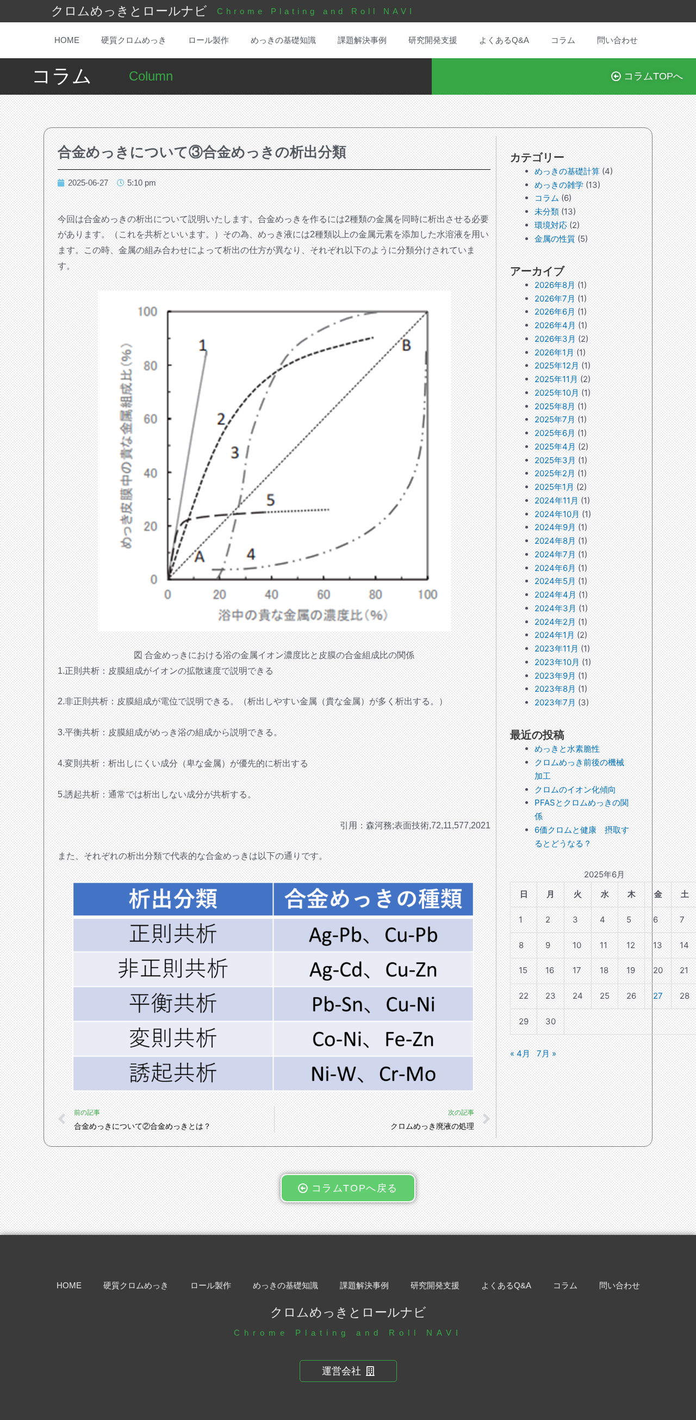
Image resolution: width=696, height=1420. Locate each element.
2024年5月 (555, 581)
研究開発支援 (432, 40)
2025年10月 (557, 393)
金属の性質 (555, 238)
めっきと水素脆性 (567, 748)
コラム (563, 40)
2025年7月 (555, 419)
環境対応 (551, 225)
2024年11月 (557, 500)
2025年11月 (556, 379)
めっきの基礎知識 (283, 40)
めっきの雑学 (559, 185)
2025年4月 (555, 446)
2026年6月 (555, 311)
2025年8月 (555, 406)
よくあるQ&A (504, 40)
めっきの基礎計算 (567, 171)
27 (658, 996)
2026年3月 (555, 339)
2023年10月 (557, 662)
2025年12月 (557, 365)
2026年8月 (555, 285)
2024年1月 (555, 635)
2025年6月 (555, 433)
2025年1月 (554, 487)
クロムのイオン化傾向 (575, 789)
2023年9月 (555, 676)
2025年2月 (555, 473)
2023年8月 (555, 689)
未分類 (547, 211)
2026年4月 (555, 325)
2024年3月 (555, 608)
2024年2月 (555, 622)
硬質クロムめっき (133, 40)
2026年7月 (555, 298)
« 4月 (520, 1053)
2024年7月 (555, 554)
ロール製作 (208, 40)
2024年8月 (555, 541)
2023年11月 (557, 648)
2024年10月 (557, 514)
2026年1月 (554, 352)
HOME (66, 40)
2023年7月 (555, 702)
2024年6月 (555, 568)
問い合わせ (617, 40)
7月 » (546, 1053)
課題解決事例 (362, 40)
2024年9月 (555, 527)
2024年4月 (555, 594)
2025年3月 (555, 460)
